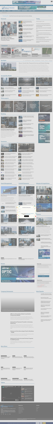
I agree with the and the (27, 214)
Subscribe (26, 216)
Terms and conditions (30, 213)
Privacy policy (27, 214)
